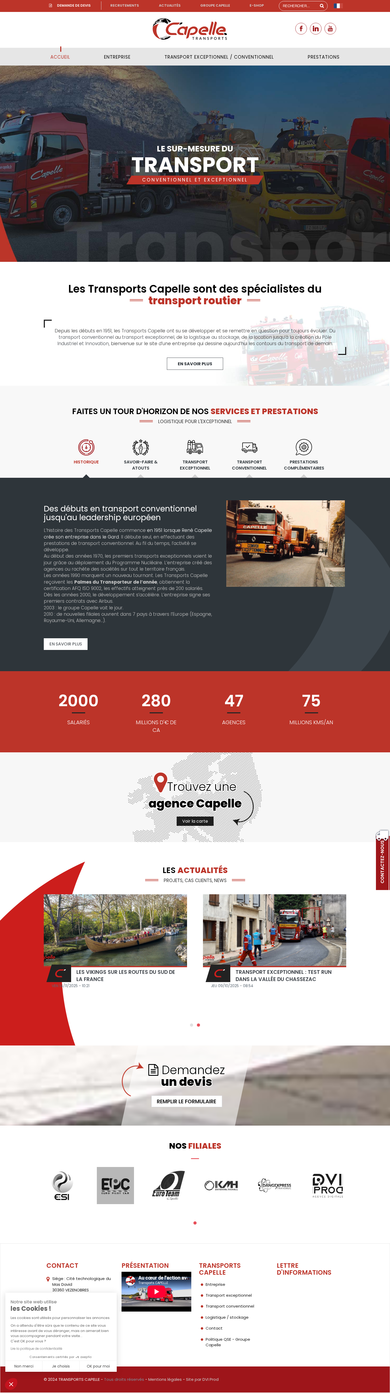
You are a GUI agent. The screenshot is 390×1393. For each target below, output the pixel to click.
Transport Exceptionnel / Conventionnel (219, 57)
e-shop (257, 5)
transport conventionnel (86, 337)
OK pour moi (98, 1366)
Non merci (23, 1366)
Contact (214, 1328)
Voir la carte (195, 821)
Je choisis (61, 1366)
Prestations (324, 57)
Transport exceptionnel (229, 1295)
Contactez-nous (382, 861)
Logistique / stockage (227, 1317)
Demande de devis (74, 5)
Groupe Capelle (215, 5)
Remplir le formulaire (186, 1101)
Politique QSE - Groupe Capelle (228, 1342)
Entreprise (117, 57)
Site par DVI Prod (202, 1379)
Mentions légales (165, 1379)
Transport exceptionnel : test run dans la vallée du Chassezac (284, 976)
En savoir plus (195, 364)
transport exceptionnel (148, 337)
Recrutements (124, 5)
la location (260, 337)
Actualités (170, 5)
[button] (11, 1384)
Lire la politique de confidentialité (36, 1348)
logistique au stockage (214, 337)
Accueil (60, 57)
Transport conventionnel (230, 1306)
